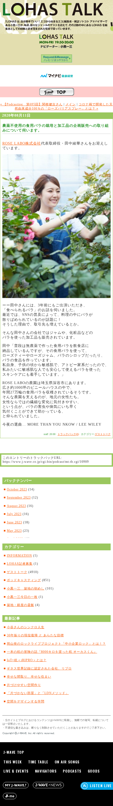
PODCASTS (72, 771)
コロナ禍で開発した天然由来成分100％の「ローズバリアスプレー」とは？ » (64, 106)
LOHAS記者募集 (20, 563)
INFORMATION (19, 555)
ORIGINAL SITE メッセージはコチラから (57, 59)
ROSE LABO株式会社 (21, 143)
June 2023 (14, 522)
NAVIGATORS (46, 771)
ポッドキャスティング (24, 580)
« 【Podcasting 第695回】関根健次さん (31, 104)
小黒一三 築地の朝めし (25, 588)
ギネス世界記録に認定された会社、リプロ (39, 668)
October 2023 (17, 489)
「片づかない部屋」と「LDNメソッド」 (38, 693)
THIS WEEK (12, 761)
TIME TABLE (38, 761)
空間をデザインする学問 (25, 701)
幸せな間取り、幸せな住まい (29, 676)
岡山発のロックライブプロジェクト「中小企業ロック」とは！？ (56, 643)
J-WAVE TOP (13, 752)
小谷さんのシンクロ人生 (25, 627)
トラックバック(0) (68, 434)
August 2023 (16, 506)
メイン (70, 104)
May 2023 (14, 531)
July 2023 (14, 514)
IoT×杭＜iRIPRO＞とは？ (27, 660)
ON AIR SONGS (67, 761)
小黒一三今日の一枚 (22, 597)
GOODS (94, 771)
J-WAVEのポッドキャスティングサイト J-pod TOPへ (56, 92)
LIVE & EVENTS (16, 771)
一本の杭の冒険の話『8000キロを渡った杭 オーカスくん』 (52, 652)
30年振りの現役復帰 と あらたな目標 (35, 635)
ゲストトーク (103, 434)
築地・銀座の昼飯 (20, 605)
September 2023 (19, 497)
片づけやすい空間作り (24, 685)
